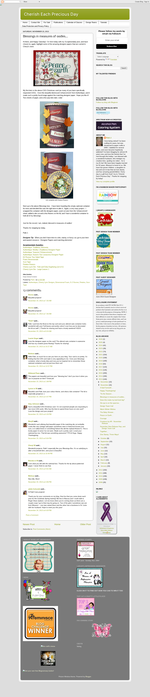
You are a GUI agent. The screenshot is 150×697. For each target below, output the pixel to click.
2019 (101, 361)
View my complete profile (105, 181)
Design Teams (91, 22)
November (105, 385)
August (103, 444)
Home (25, 22)
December (105, 382)
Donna (31, 295)
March (103, 460)
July (102, 447)
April (102, 457)
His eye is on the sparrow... (110, 403)
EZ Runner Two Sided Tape (33, 257)
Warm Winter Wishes (108, 409)
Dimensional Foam (62, 282)
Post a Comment (32, 515)
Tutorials (103, 22)
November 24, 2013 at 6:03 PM (39, 510)
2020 (101, 358)
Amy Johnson (33, 404)
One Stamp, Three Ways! (109, 434)
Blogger (88, 676)
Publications (58, 22)
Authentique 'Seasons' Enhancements (37, 252)
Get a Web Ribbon (106, 530)
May (102, 454)
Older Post (85, 524)
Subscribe (112, 46)
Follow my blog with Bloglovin (107, 102)
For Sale (47, 22)
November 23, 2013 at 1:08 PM (39, 381)
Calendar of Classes (74, 22)
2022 (101, 351)
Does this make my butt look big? (112, 400)
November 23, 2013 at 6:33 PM (39, 414)
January (104, 466)
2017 (101, 367)
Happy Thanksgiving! (108, 391)
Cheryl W (31, 445)
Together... (104, 431)
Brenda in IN (33, 461)
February (104, 463)
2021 (101, 355)
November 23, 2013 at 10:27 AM (40, 346)
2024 (101, 345)
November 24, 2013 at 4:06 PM (39, 482)
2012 (101, 470)
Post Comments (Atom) (41, 529)
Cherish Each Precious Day (51, 14)
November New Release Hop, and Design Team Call (112, 427)
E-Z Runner (74, 282)
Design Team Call (106, 406)
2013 (101, 379)
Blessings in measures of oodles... (112, 397)
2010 (101, 476)
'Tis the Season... (106, 394)
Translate (113, 59)
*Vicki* (30, 321)
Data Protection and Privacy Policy (35, 26)
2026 (101, 339)
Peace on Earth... (106, 415)
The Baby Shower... (107, 412)
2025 (101, 342)
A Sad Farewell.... (106, 388)
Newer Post (29, 524)
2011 (101, 473)
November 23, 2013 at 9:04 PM (39, 438)
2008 (101, 482)
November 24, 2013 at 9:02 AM (39, 469)
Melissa (31, 476)
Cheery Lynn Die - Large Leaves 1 (36, 269)
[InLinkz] (97, 491)
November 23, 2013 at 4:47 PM (39, 397)
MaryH (30, 421)
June (103, 451)
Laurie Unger (33, 338)
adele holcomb (34, 489)
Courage (103, 418)
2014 (101, 376)
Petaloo (82, 282)
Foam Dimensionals (30, 259)
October (104, 438)
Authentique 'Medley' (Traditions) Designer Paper (41, 250)
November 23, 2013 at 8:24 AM (39, 331)
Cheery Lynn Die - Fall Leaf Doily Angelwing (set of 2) (43, 267)
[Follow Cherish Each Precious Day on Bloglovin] (103, 114)
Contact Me (35, 22)
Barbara (31, 353)
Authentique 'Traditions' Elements (35, 247)
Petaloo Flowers (29, 264)
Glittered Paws (34, 373)
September (105, 441)
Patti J (108, 138)
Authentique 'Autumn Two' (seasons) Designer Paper (43, 255)
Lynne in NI (32, 388)
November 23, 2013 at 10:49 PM (40, 453)
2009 (101, 479)
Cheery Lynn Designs (46, 282)
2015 (101, 373)
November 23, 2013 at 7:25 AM (39, 301)
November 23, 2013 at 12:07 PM (40, 366)
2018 (101, 364)
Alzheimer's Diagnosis (107, 528)
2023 (101, 348)
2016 (101, 370)
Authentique (33, 282)
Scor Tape (27, 262)
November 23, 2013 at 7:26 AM (39, 314)
